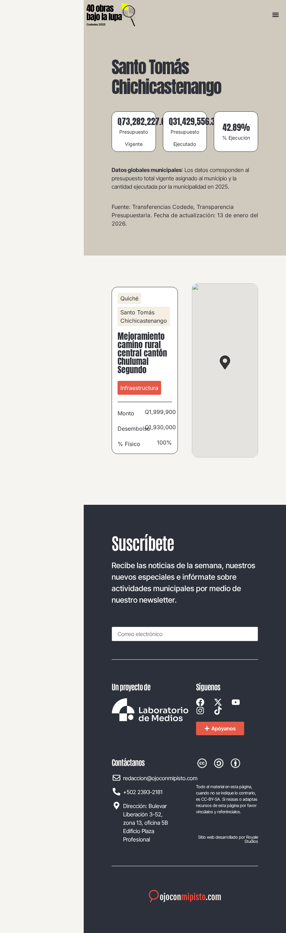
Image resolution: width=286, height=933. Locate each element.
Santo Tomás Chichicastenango (143, 316)
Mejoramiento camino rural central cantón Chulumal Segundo (142, 353)
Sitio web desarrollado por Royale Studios (228, 839)
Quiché (129, 298)
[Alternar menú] (275, 14)
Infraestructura (139, 387)
